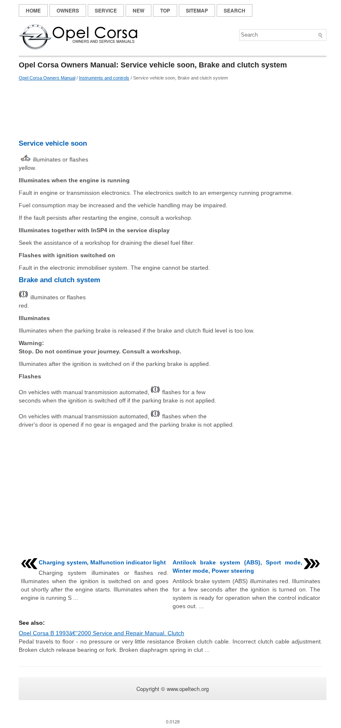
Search (234, 10)
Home (33, 10)
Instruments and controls (104, 77)
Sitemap (197, 10)
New (138, 10)
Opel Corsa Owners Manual (47, 77)
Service (106, 10)
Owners (68, 10)
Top (165, 10)
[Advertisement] (170, 110)
